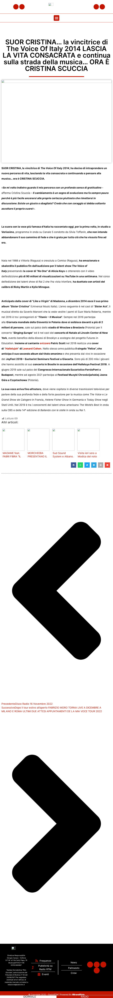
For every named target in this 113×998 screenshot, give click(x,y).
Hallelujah (11, 348)
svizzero (45, 343)
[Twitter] (22, 6)
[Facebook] (16, 6)
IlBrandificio (78, 994)
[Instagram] (96, 6)
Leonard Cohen (32, 348)
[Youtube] (102, 6)
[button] (56, 18)
